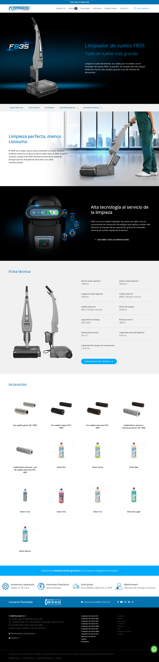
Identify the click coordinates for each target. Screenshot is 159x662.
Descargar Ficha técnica (98, 361)
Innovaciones (121, 621)
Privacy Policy (14, 658)
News (119, 629)
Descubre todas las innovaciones (113, 239)
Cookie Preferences (44, 658)
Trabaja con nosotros (124, 631)
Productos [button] (61, 8)
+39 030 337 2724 (57, 622)
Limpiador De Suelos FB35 (90, 626)
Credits (58, 658)
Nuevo (73, 8)
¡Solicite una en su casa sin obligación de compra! (79, 570)
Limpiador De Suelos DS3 (89, 629)
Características (16, 108)
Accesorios (49, 108)
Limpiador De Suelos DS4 (89, 634)
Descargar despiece (91, 108)
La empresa (121, 616)
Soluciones (121, 624)
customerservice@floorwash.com (96, 602)
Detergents (85, 641)
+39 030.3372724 (18, 622)
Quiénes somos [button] (110, 8)
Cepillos (84, 639)
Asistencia (97, 8)
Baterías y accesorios (88, 636)
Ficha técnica (34, 108)
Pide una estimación (79, 2)
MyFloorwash (143, 8)
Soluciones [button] (85, 8)
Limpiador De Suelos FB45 (90, 631)
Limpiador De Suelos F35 (89, 624)
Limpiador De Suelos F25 (89, 616)
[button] (22, 633)
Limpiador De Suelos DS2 (89, 621)
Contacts (124, 8)
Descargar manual (67, 108)
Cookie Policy (28, 658)
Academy (120, 619)
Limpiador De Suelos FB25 (90, 619)
